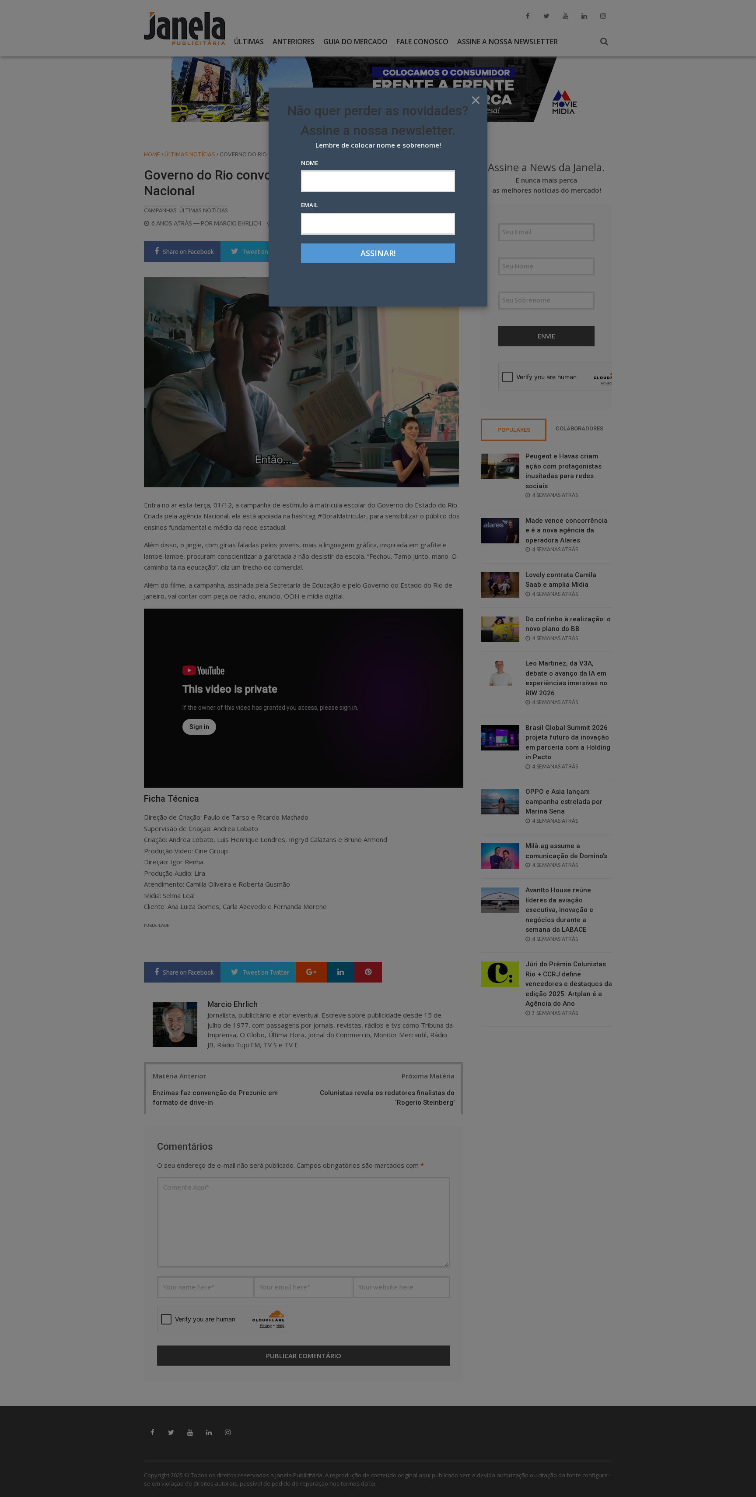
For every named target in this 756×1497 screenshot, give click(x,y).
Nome (309, 163)
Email (309, 205)
